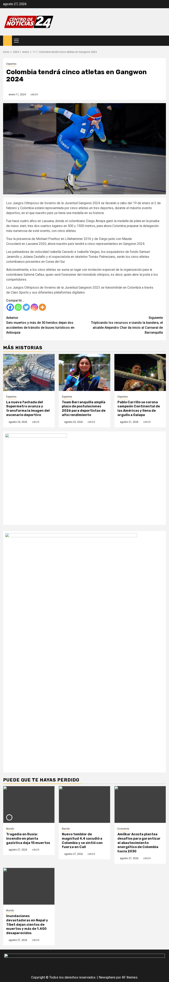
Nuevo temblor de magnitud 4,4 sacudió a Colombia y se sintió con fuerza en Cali (82, 840)
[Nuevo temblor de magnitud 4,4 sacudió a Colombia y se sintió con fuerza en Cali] (84, 804)
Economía (123, 828)
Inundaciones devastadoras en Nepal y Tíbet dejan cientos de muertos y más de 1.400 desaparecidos (27, 924)
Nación (66, 828)
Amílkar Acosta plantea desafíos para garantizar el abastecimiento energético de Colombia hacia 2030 (139, 842)
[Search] (162, 41)
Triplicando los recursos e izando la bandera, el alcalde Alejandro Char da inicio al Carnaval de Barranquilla (127, 325)
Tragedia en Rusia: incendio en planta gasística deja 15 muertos (28, 838)
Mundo (10, 828)
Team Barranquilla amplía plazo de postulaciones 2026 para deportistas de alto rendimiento (84, 408)
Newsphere (107, 977)
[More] (42, 307)
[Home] (7, 40)
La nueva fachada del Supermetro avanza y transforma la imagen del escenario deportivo (28, 408)
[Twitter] (26, 307)
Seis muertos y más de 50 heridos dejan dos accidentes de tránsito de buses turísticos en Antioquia (40, 325)
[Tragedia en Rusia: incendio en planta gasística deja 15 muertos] (29, 804)
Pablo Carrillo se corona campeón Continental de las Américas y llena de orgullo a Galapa (138, 408)
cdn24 (34, 94)
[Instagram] (34, 307)
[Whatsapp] (18, 307)
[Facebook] (10, 307)
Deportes (11, 63)
